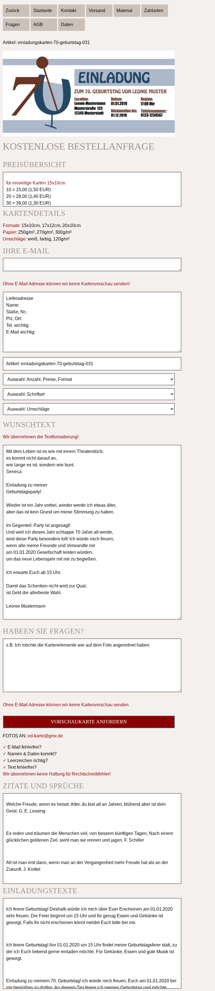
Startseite (42, 10)
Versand (97, 10)
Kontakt (68, 10)
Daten (67, 24)
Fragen (13, 24)
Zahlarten (153, 10)
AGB (38, 24)
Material (124, 10)
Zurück (12, 10)
